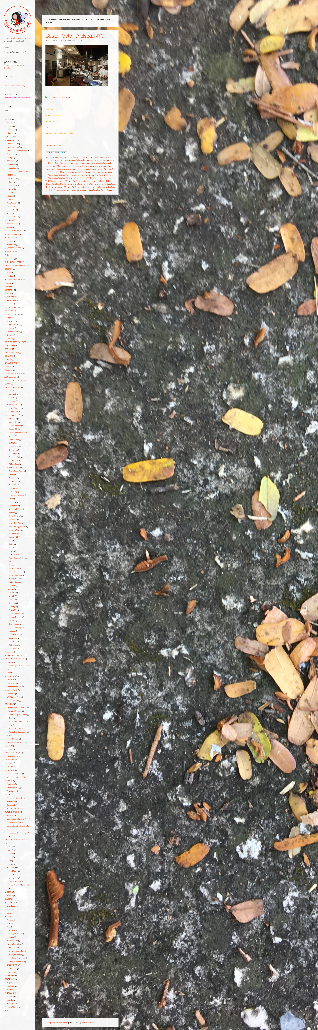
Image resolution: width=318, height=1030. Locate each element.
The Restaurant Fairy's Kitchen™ (17, 97)
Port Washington (13, 408)
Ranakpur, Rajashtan (17, 958)
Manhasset (11, 401)
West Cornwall (13, 700)
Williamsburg (14, 464)
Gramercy (13, 505)
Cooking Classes (11, 1007)
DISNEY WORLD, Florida (16, 707)
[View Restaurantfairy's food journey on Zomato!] (17, 68)
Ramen (11, 189)
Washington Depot (14, 697)
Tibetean (8, 370)
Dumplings (13, 168)
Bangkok (10, 996)
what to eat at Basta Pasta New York (81, 184)
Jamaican (10, 241)
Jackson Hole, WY (14, 822)
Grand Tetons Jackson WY (17, 819)
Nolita (11, 544)
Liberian (10, 133)
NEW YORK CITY (12, 415)
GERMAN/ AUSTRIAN (13, 279)
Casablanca (13, 871)
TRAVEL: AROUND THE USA (15, 659)
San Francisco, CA (14, 686)
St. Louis (10, 766)
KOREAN (10, 196)
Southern (10, 154)
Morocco (10, 867)
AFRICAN (9, 126)
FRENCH (8, 269)
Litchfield (10, 693)
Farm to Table (12, 143)
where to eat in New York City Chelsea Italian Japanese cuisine (75, 187)
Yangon (10, 989)
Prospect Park (14, 457)
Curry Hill (12, 485)
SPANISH (9, 356)
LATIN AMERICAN (12, 297)
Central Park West (16, 471)
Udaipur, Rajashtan (16, 961)
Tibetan (8, 366)
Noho (11, 540)
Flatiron (12, 502)
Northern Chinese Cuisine (19, 171)
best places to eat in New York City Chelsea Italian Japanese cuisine (74, 160)
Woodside (12, 648)
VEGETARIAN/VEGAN (13, 373)
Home (6, 47)
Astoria (12, 592)
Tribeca (12, 565)
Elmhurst (12, 603)
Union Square (14, 568)
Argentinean (12, 300)
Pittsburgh (11, 791)
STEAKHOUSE (11, 363)
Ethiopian (10, 130)
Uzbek (6, 1010)
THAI (9, 213)
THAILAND (10, 993)
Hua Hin (10, 1000)
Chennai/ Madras (13, 934)
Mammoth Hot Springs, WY (20, 833)
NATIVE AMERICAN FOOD (15, 342)
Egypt (9, 850)
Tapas (9, 359)
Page (9, 673)
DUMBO (12, 443)
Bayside (12, 596)
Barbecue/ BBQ (11, 224)
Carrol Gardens (15, 425)
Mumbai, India (12, 941)
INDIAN (10, 175)
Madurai (12, 972)
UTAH (7, 794)
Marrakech (13, 878)
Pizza (9, 293)
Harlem (12, 512)
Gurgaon (10, 937)
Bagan (9, 982)
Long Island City (15, 627)
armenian (10, 321)
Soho (11, 551)
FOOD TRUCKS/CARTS (14, 265)
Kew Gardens (14, 624)
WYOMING (9, 815)
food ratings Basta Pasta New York (88, 169)
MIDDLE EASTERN (12, 314)
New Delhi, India (13, 944)
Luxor (11, 864)
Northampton (12, 756)
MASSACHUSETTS (12, 753)
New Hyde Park (13, 404)
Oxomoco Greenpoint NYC (14, 655)
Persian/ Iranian (13, 331)
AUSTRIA (9, 892)
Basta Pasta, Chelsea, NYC (74, 35)
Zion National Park (14, 808)
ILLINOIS (9, 746)
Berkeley (10, 679)
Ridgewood (13, 638)
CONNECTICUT (11, 690)
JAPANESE (11, 178)
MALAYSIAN (12, 203)
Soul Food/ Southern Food (17, 150)
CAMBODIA (10, 902)
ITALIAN (8, 290)
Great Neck (11, 394)
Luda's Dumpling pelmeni (13, 380)
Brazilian (8, 227)
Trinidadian (11, 244)
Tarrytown (9, 652)
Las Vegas (11, 784)
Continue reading (54, 145)
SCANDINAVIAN (12, 352)
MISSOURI (9, 763)
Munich (10, 920)
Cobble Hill (13, 429)
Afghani (10, 317)
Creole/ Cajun (10, 251)
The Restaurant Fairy (17, 38)
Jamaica (12, 620)
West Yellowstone (14, 773)
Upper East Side (15, 572)
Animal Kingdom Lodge (18, 714)
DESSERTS (9, 258)
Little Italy (13, 519)
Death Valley (12, 683)
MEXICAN (9, 311)
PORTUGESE (10, 345)
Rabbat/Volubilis (15, 881)
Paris (9, 913)
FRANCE (8, 909)
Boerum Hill (13, 422)
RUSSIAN (9, 349)
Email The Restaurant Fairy (14, 86)
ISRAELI (8, 286)
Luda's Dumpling (10, 377)
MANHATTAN (12, 467)
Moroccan (11, 136)
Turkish (10, 335)
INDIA (7, 923)
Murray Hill (13, 537)
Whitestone (13, 645)
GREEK (8, 283)
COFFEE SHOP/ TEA (13, 248)
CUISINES (8, 123)
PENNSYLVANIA (12, 787)
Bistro (9, 272)
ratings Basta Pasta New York (80, 178)
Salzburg (10, 895)
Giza (10, 860)
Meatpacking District (17, 526)
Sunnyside (13, 641)
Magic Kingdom (15, 728)
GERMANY (9, 916)
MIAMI (10, 735)
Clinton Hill (13, 481)
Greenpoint (13, 450)
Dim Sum (12, 164)
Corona (11, 599)
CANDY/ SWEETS (12, 234)
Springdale (11, 805)
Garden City (11, 391)
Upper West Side (15, 575)
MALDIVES (9, 975)
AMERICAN (10, 140)
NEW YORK (8, 384)
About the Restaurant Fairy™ (15, 52)
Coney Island (14, 439)
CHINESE (10, 161)
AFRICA (8, 847)
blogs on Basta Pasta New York (95, 166)
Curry (11, 182)
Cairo (11, 857)
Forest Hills (13, 610)
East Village (13, 492)
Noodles (12, 185)
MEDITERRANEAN (12, 307)
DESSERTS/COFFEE (13, 262)
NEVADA (8, 780)
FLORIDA (9, 704)
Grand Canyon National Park (18, 666)
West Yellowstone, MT (16, 777)
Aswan (11, 853)
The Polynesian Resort (17, 732)
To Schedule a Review (12, 80)
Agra (9, 927)
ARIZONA (9, 662)
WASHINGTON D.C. (13, 812)
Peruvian (10, 304)
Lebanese (11, 328)
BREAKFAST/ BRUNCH (14, 230)
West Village (14, 579)
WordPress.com (87, 1022)
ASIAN (8, 157)
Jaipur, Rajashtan (15, 954)
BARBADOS (10, 899)
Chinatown (13, 478)
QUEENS (10, 589)
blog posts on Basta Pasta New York (70, 166)
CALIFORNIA (10, 676)
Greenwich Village (16, 509)
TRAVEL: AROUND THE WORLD (16, 840)
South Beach (13, 739)
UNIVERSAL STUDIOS (15, 742)
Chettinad (12, 968)
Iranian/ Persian (13, 324)
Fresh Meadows (15, 613)
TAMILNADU (12, 965)
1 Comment (110, 190)
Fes (10, 874)
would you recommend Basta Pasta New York (88, 190)
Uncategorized (57, 157)
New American (13, 147)
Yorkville (12, 585)
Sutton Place (14, 554)
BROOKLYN (11, 418)
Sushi (11, 192)
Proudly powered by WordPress (56, 1022)
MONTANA (9, 770)
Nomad (11, 547)
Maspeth (12, 631)
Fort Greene (13, 446)
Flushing (12, 606)
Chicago (10, 749)
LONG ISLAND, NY (12, 387)
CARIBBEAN (10, 237)
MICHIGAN (9, 760)
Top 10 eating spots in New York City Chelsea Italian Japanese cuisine (74, 181)
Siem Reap (11, 906)
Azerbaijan (9, 220)
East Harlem (14, 488)
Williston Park (12, 411)
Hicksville (11, 398)
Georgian (9, 276)
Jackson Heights (15, 617)
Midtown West (14, 533)
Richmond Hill (14, 634)
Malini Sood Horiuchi (74, 40)
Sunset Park (13, 460)
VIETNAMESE (12, 217)
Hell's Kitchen (14, 516)
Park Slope (13, 453)
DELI (7, 255)
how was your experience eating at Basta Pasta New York (90, 175)
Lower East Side (15, 523)
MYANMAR (9, 979)
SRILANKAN (12, 210)
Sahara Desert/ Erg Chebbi (19, 885)
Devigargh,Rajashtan (17, 951)
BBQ (10, 199)
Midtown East (14, 530)
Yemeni (10, 338)
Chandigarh (11, 930)
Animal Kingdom (15, 711)
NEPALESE (11, 206)
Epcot (11, 718)
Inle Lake (10, 986)
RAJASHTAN (12, 947)
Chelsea (12, 474)
